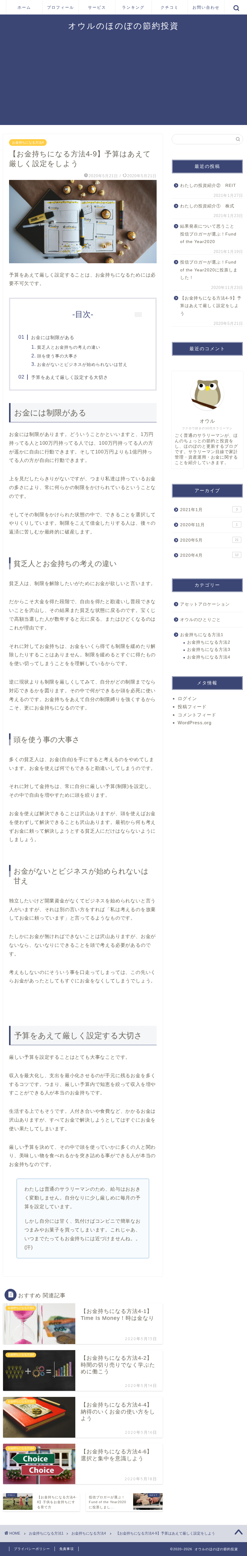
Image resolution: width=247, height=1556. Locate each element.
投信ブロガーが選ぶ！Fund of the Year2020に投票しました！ (209, 270)
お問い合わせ (206, 7)
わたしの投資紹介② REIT (208, 185)
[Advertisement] (123, 82)
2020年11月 (209, 525)
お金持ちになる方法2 (208, 642)
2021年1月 (209, 509)
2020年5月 (209, 540)
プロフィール (60, 7)
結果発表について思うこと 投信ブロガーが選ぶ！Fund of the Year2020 (209, 234)
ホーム (24, 7)
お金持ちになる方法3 (208, 649)
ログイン (187, 698)
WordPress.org (194, 722)
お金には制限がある (52, 337)
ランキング (133, 7)
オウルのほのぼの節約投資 (123, 26)
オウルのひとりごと (200, 619)
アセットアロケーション (205, 604)
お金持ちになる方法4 (28, 142)
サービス (97, 7)
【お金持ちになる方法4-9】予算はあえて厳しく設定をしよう (211, 306)
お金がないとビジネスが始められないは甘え (82, 364)
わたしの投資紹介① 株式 (207, 206)
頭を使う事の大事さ (57, 356)
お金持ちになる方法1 (202, 634)
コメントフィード (197, 714)
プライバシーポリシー (32, 1549)
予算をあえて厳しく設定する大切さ (69, 377)
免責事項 (66, 1549)
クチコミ (170, 7)
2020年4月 (209, 555)
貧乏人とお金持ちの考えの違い (68, 347)
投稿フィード (192, 706)
